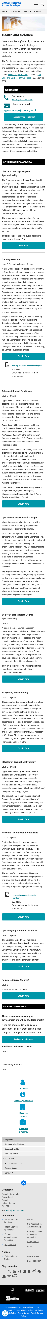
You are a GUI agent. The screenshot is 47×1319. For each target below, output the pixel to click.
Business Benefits (12, 1149)
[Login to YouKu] (9, 1276)
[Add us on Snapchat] (29, 1272)
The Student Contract (13, 1307)
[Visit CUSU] (15, 1276)
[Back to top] (23, 1182)
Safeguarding (33, 1241)
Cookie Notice (33, 1256)
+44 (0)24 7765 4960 (22, 99)
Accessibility (28, 1307)
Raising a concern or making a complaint (35, 1234)
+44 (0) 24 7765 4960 (15, 1210)
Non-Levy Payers (11, 1154)
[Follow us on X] (9, 1271)
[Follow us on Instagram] (19, 1272)
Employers (15, 11)
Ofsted (30, 1246)
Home (4, 11)
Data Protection (34, 1261)
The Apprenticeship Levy (14, 1144)
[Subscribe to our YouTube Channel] (14, 1272)
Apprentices (9, 1159)
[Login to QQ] (4, 1277)
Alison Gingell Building (18, 74)
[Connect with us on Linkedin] (24, 1272)
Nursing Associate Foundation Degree (27, 366)
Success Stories (11, 1168)
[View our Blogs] (39, 1272)
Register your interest (23, 117)
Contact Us (9, 1173)
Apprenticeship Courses (14, 1163)
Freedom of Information (23, 1310)
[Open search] (42, 4)
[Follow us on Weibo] (34, 1271)
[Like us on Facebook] (4, 1272)
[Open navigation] (35, 4)
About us (24, 1088)
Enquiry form (23, 356)
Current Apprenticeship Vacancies (10, 1237)
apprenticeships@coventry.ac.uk (20, 110)
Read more (23, 245)
